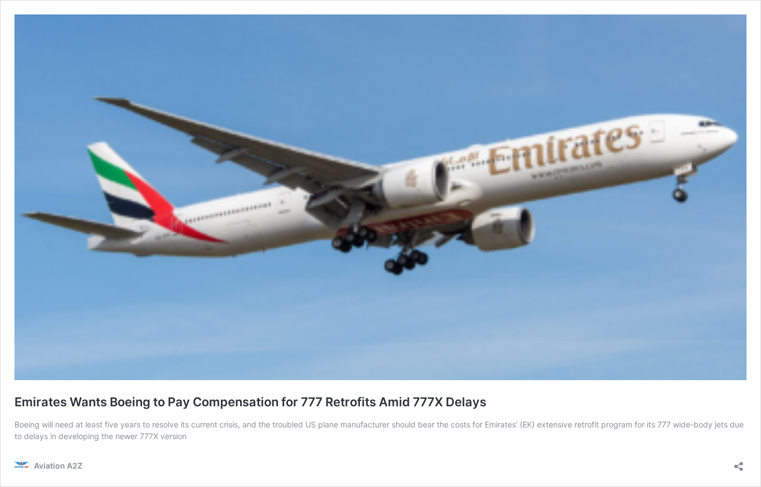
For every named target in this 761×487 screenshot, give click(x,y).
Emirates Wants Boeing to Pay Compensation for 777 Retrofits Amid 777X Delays (250, 402)
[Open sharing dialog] (739, 462)
